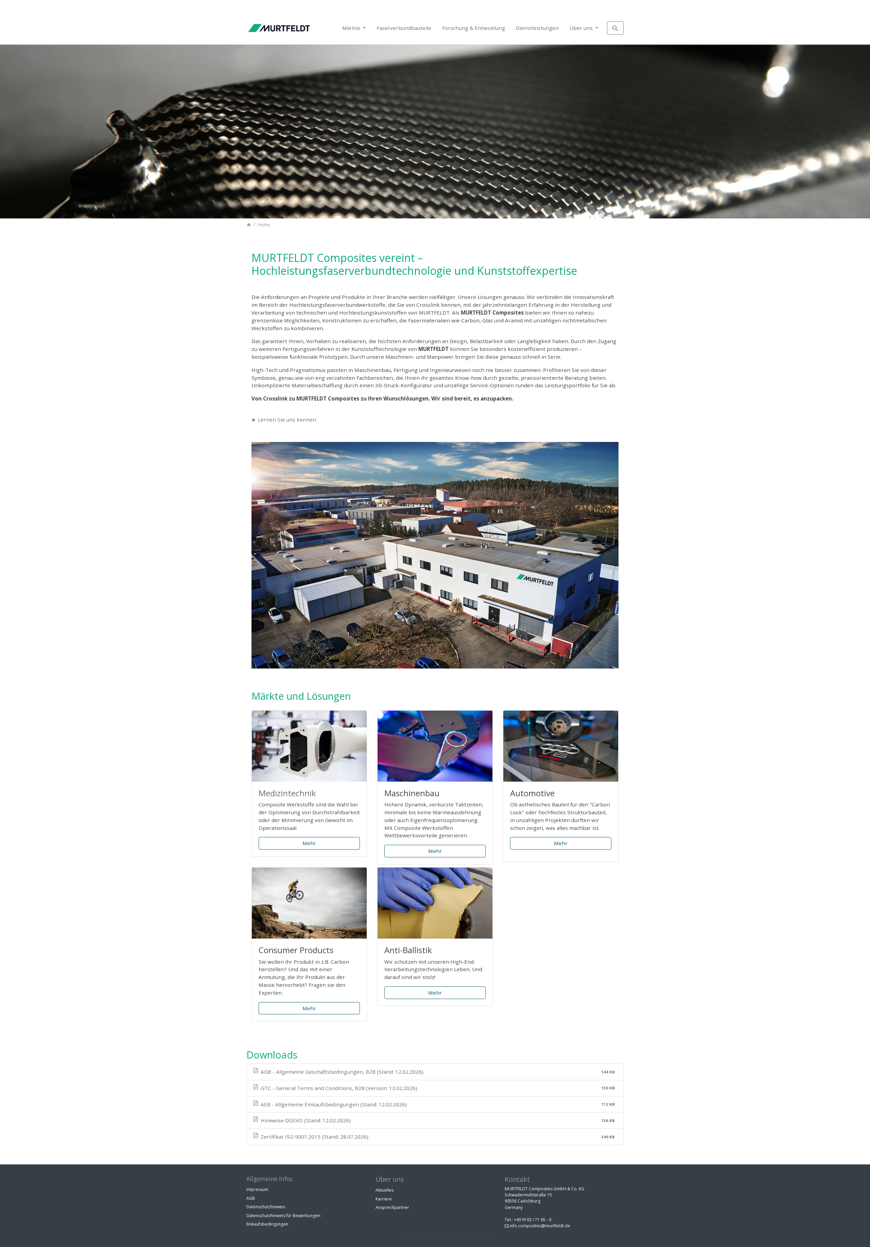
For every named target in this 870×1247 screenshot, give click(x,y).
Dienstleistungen (537, 27)
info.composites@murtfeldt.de (540, 1226)
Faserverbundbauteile (404, 27)
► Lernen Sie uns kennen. (284, 419)
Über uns (582, 27)
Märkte (352, 27)
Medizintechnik (287, 793)
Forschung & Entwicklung (473, 27)
